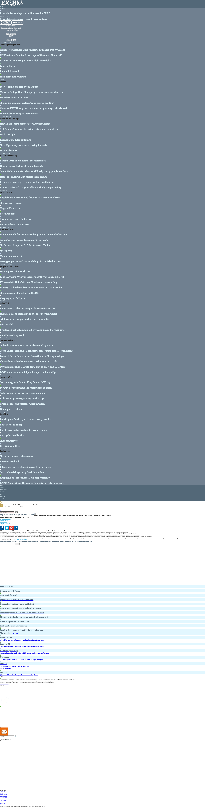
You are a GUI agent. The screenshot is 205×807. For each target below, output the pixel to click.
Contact (2, 498)
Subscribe (17, 544)
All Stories (3, 9)
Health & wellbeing (5, 153)
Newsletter (3, 500)
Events (2, 79)
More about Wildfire (4, 684)
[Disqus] (102, 565)
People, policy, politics (6, 264)
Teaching (2, 412)
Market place (3, 489)
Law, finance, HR (4, 227)
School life (3, 301)
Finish (21, 506)
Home (1, 508)
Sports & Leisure (4, 338)
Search (16, 512)
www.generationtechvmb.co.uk (20, 539)
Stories (2, 7)
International (3, 190)
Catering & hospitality (6, 42)
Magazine (2, 493)
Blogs (1, 486)
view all (16, 633)
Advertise (2, 491)
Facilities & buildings (5, 116)
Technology (3, 449)
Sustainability (4, 375)
